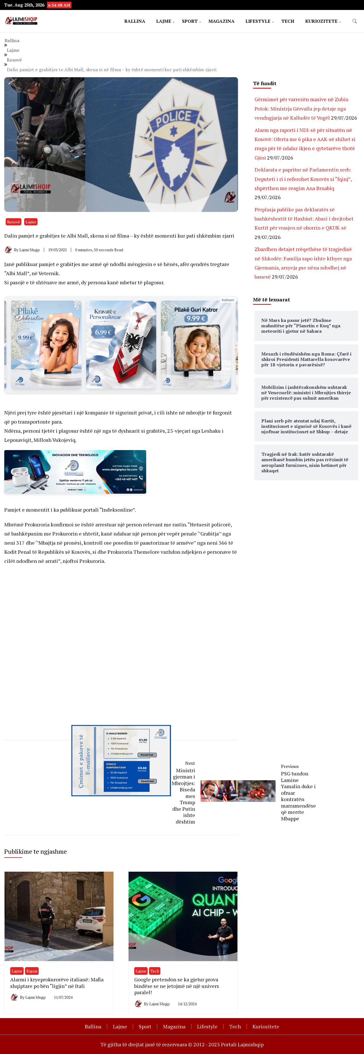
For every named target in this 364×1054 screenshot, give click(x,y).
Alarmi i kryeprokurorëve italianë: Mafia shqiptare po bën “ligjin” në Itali (57, 982)
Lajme (163, 21)
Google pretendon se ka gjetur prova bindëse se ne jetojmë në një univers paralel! (176, 986)
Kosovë (13, 221)
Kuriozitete (321, 21)
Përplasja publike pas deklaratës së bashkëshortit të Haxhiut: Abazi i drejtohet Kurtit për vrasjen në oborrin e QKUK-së (304, 218)
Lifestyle (257, 21)
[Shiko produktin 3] (46, 345)
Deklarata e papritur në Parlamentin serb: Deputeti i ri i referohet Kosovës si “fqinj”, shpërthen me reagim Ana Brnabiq (303, 178)
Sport (190, 21)
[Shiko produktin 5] (196, 345)
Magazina (221, 21)
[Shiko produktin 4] (121, 345)
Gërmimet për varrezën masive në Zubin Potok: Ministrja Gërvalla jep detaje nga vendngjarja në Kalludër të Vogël (301, 108)
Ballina (134, 21)
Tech (287, 21)
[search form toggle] (354, 21)
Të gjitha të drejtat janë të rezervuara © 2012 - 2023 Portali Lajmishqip (182, 1044)
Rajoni (31, 971)
